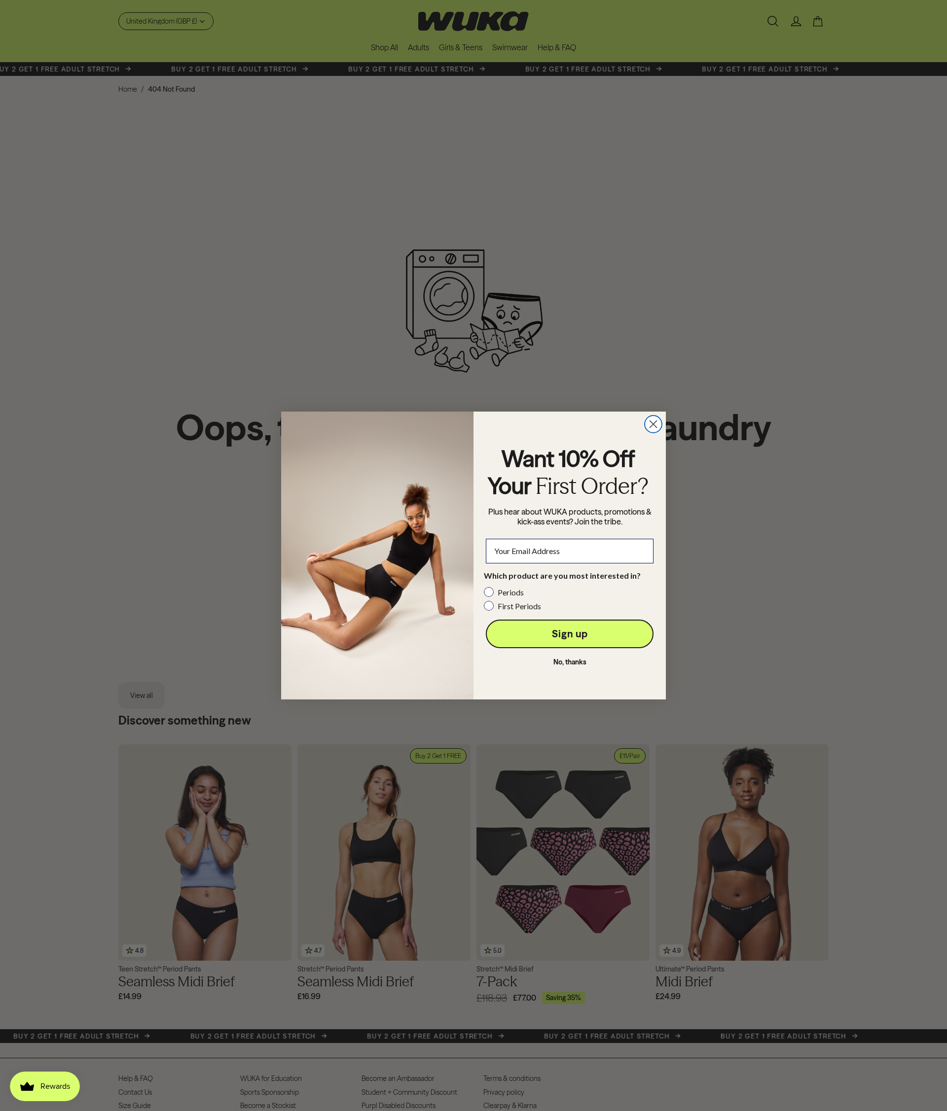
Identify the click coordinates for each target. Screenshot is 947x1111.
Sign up (570, 633)
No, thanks (569, 662)
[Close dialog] (653, 424)
